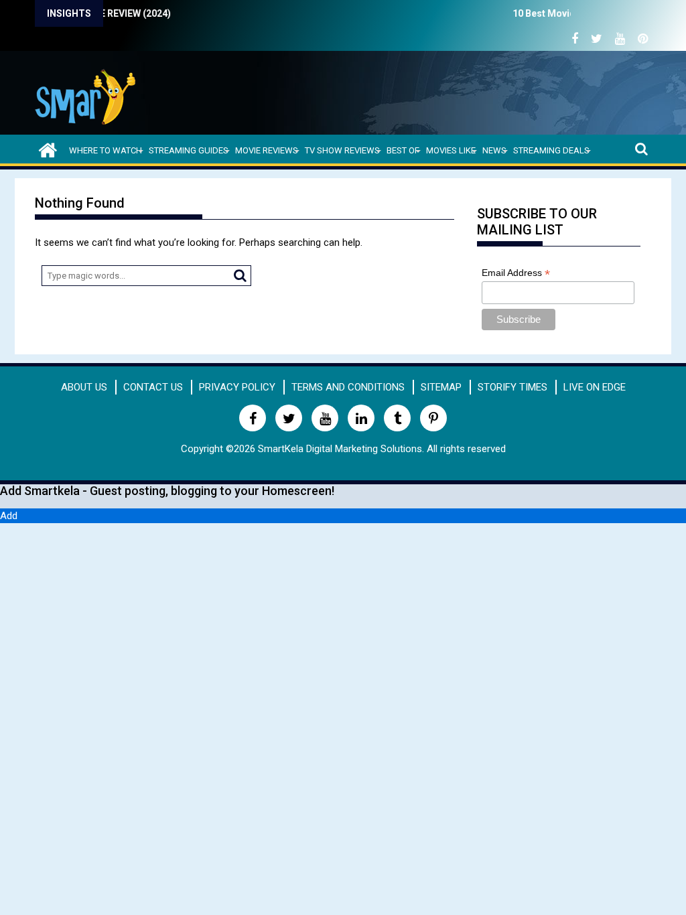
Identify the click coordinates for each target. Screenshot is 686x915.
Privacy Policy (237, 387)
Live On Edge (594, 387)
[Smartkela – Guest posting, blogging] (48, 148)
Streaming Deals (551, 150)
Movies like (451, 150)
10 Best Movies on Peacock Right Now (557, 13)
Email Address (516, 273)
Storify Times (512, 387)
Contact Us (153, 387)
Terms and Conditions (348, 387)
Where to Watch (105, 150)
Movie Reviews (266, 150)
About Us (84, 387)
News (494, 150)
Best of (403, 150)
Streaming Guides (188, 150)
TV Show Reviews (342, 150)
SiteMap (441, 387)
